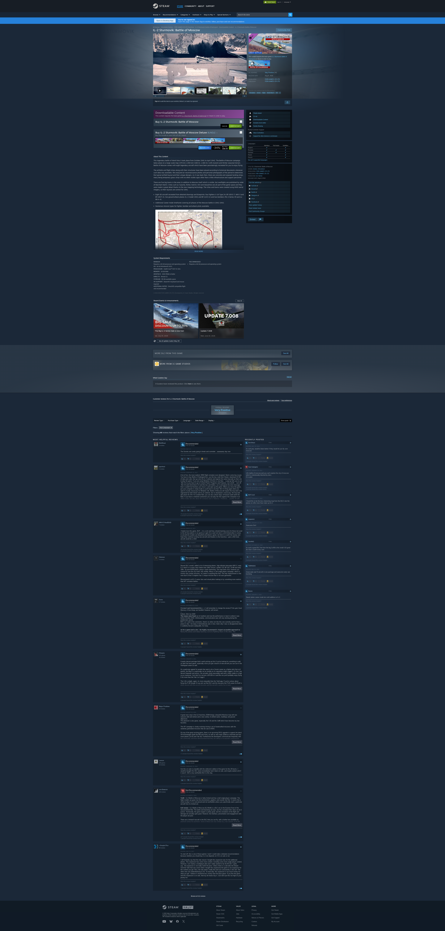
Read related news (255, 208)
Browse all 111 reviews (198, 896)
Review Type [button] (158, 420)
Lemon (161, 760)
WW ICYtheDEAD (165, 522)
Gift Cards (219, 925)
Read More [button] (237, 502)
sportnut (162, 466)
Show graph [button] (285, 420)
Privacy (254, 910)
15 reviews (162, 657)
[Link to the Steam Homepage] (161, 8)
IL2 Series (259, 176)
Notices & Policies (258, 918)
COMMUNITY (190, 6)
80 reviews (162, 848)
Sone (161, 600)
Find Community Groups (257, 211)
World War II (270, 92)
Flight (263, 92)
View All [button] (239, 301)
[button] (157, 14)
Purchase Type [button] (173, 420)
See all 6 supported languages (257, 160)
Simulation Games (167, 27)
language (286, 2)
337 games (162, 655)
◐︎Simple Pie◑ (164, 845)
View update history (255, 205)
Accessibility (256, 914)
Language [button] (186, 420)
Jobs (237, 914)
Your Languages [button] (165, 427)
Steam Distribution (222, 921)
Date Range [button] (199, 420)
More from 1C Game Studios (175, 364)
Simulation (252, 92)
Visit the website (254, 182)
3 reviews (161, 445)
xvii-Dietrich (163, 789)
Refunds (254, 925)
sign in (279, 2)
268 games (162, 763)
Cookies (254, 921)
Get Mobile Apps (277, 914)
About (201, 6)
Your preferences (286, 400)
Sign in (157, 101)
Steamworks (220, 918)
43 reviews (162, 708)
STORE (180, 6)
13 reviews (162, 765)
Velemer (162, 557)
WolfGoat (162, 443)
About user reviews (273, 400)
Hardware (239, 918)
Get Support (275, 918)
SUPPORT (210, 6)
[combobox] (262, 15)
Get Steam (275, 910)
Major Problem (164, 706)
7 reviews (161, 525)
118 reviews (162, 792)
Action (258, 92)
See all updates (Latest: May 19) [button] (169, 341)
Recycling (239, 921)
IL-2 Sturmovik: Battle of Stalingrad (206, 27)
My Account (275, 921)
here (189, 384)
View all (289, 377)
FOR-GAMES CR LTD (272, 79)
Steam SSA (220, 914)
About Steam (220, 910)
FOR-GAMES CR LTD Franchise (184, 27)
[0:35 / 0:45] (200, 59)
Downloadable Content (226, 27)
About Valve (240, 910)
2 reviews (161, 469)
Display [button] (210, 420)
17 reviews (162, 602)
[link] (220, 148)
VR (277, 92)
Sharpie (162, 653)
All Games (156, 27)
